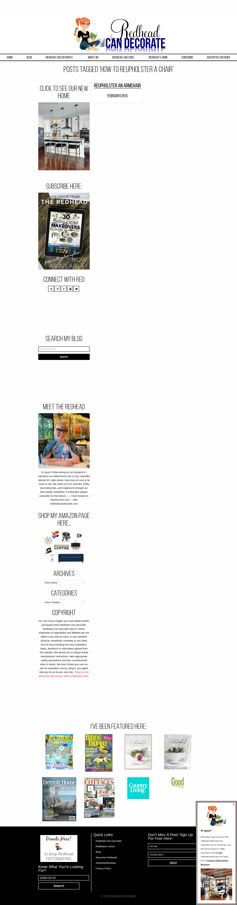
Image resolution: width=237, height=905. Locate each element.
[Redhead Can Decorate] (118, 34)
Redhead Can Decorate (59, 57)
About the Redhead (106, 857)
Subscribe (187, 57)
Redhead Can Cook (123, 57)
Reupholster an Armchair (117, 85)
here (207, 837)
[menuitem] (10, 57)
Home (10, 57)
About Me (93, 57)
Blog (29, 57)
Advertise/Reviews (218, 57)
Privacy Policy (103, 868)
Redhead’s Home (158, 57)
